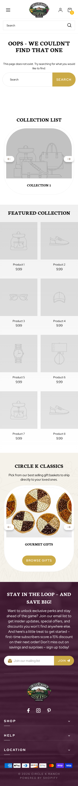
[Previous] (9, 160)
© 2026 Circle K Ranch (39, 774)
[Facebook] (28, 711)
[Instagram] (38, 711)
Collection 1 (39, 185)
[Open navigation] (8, 10)
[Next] (68, 160)
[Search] (69, 25)
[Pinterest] (49, 711)
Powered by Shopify (39, 778)
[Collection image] (39, 161)
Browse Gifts (39, 561)
